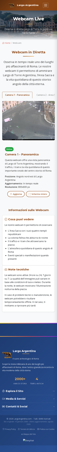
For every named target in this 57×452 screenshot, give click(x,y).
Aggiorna (17, 194)
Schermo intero (39, 194)
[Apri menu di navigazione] (45, 5)
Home (7, 43)
